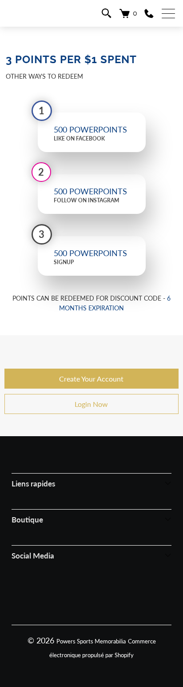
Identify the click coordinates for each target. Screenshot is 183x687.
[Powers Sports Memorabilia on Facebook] (56, 595)
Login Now (91, 404)
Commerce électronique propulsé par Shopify (102, 648)
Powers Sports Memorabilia (91, 641)
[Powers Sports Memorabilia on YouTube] (126, 595)
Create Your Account (91, 378)
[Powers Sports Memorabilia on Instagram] (80, 595)
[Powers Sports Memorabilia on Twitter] (103, 595)
